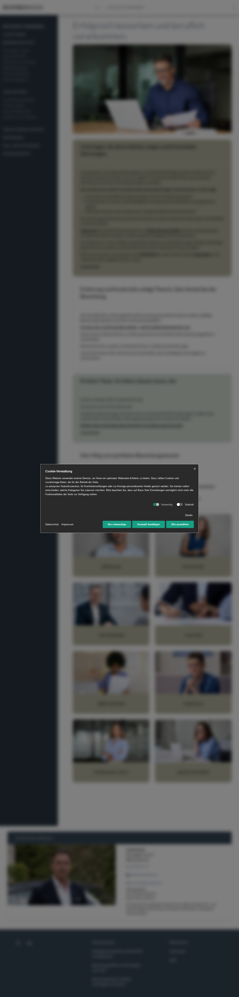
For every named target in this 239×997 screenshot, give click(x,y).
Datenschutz (52, 524)
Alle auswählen (180, 524)
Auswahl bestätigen (148, 524)
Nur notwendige (117, 524)
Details (189, 515)
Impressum (67, 524)
